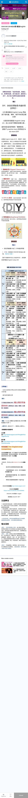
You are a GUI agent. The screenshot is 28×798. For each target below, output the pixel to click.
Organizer (3, 796)
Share (24, 5)
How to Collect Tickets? (12, 63)
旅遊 (6, 71)
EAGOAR (7, 68)
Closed (21, 795)
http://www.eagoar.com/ (18, 486)
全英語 (19, 68)
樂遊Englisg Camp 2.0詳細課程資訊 (13, 51)
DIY (11, 71)
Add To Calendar (8, 43)
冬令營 (13, 68)
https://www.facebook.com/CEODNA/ (14, 490)
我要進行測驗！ (9, 254)
